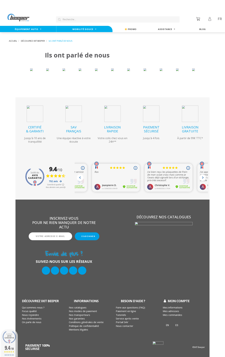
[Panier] (198, 18)
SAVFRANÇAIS (73, 129)
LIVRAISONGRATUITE (190, 129)
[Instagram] (64, 270)
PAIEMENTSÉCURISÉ (151, 129)
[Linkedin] (73, 270)
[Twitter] (55, 270)
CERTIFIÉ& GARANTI (35, 129)
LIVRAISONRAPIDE (112, 129)
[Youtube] (82, 270)
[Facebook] (46, 270)
